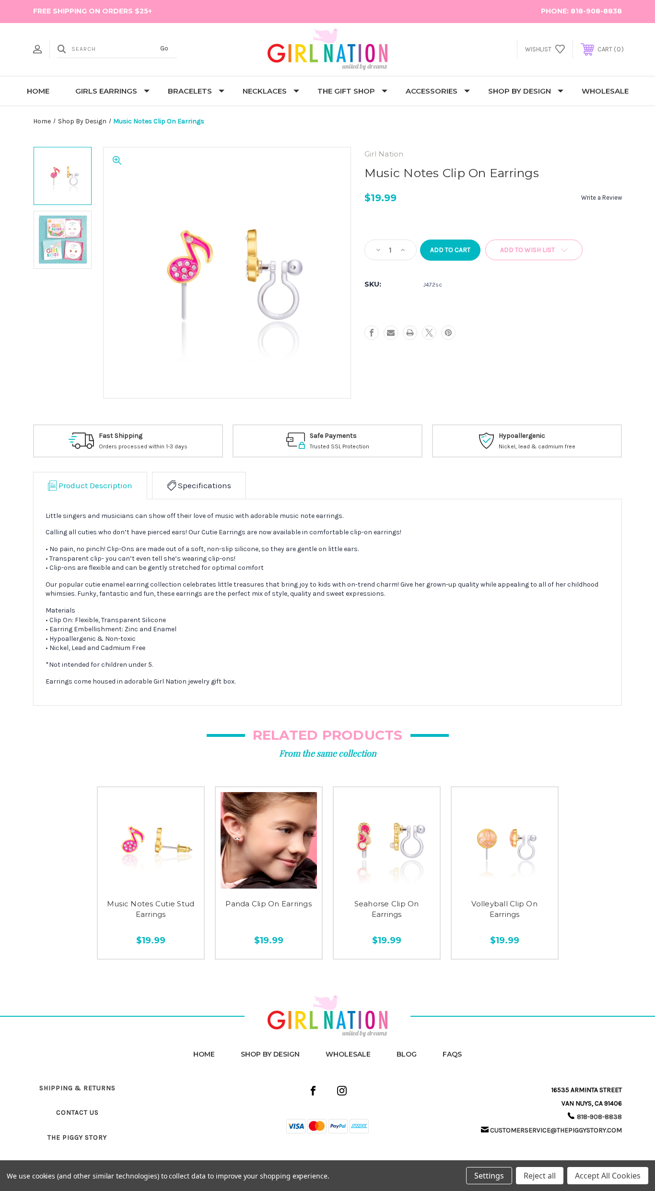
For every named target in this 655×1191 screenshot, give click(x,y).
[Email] (391, 332)
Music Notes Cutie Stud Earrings (151, 909)
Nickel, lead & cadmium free (537, 446)
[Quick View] (129, 885)
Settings (489, 1175)
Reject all (540, 1175)
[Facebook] (371, 332)
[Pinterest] (448, 332)
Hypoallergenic (522, 436)
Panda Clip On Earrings (268, 903)
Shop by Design (519, 91)
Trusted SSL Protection (339, 446)
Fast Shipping (120, 436)
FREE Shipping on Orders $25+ (92, 11)
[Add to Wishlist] (150, 885)
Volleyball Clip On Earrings (504, 909)
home (204, 1054)
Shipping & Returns (77, 1088)
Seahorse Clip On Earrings (386, 909)
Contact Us (77, 1112)
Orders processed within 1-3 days (143, 446)
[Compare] (171, 885)
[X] (429, 332)
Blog (407, 1054)
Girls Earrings (106, 91)
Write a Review (601, 197)
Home (38, 91)
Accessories (431, 91)
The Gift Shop (346, 91)
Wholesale (605, 91)
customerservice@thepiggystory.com (556, 1130)
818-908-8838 (596, 11)
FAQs (452, 1054)
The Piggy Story (77, 1137)
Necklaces (265, 91)
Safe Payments (333, 436)
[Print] (410, 332)
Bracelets (190, 91)
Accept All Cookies (608, 1175)
